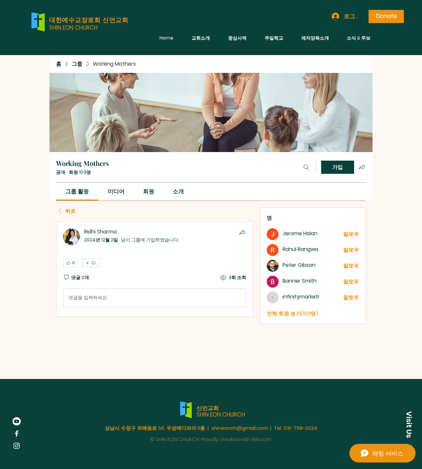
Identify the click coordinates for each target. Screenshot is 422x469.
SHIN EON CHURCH (73, 28)
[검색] (306, 167)
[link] (77, 191)
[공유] (242, 232)
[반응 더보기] (90, 263)
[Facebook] (17, 433)
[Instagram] (17, 446)
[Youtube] (17, 421)
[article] (154, 269)
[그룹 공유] (362, 167)
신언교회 (207, 408)
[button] (409, 424)
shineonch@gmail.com (239, 427)
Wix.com (261, 439)
